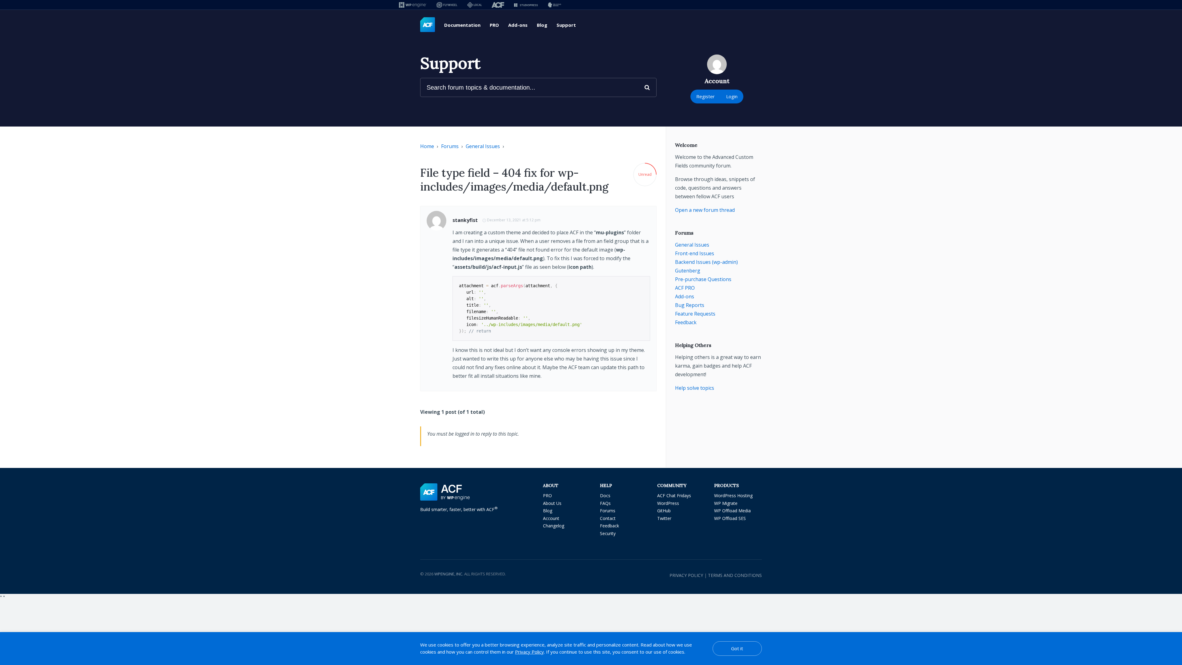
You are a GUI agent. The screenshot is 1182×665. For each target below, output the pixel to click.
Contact (608, 518)
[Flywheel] (447, 5)
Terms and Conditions (735, 575)
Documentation (462, 25)
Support (566, 25)
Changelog (553, 526)
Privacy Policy (686, 575)
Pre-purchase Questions (703, 279)
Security (608, 533)
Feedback (686, 322)
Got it (737, 648)
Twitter (664, 518)
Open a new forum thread (705, 210)
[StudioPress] (526, 5)
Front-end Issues (694, 253)
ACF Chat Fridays (674, 495)
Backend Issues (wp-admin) (706, 262)
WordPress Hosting (733, 495)
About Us (552, 503)
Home (427, 146)
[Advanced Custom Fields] (428, 25)
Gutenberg (687, 270)
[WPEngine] (413, 5)
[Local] (474, 5)
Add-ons (518, 25)
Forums (450, 146)
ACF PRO (685, 287)
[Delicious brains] (554, 5)
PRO (494, 25)
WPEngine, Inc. (448, 574)
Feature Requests (695, 313)
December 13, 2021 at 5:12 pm (514, 220)
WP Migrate (726, 503)
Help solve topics (694, 388)
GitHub (664, 511)
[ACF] (498, 5)
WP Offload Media (732, 511)
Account (551, 518)
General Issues (483, 146)
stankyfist (465, 220)
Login (732, 96)
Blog (542, 25)
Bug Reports (689, 305)
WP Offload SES (730, 518)
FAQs (605, 503)
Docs (605, 495)
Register (705, 96)
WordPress (668, 503)
